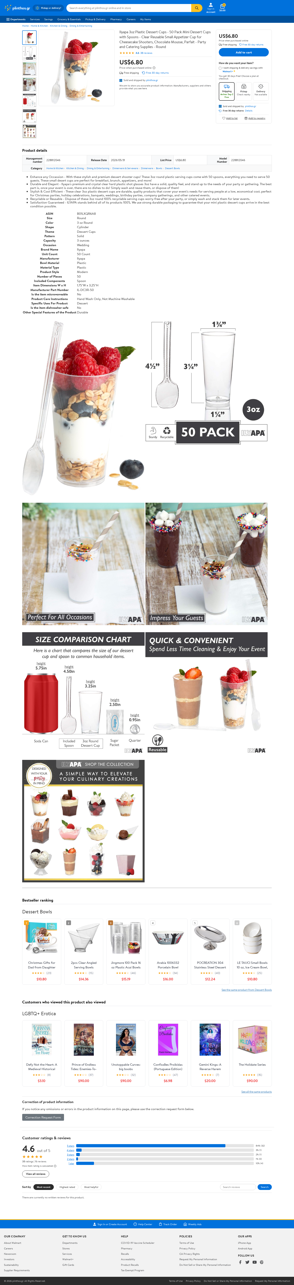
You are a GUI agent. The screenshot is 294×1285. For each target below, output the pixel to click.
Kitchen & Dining (58, 25)
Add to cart (244, 52)
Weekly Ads (194, 1224)
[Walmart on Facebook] (240, 1262)
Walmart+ (68, 1259)
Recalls (125, 1254)
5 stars (70, 1145)
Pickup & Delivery (95, 19)
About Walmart (12, 1243)
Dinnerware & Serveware (125, 168)
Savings (48, 19)
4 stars (70, 1150)
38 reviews (146, 52)
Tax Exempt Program (132, 1270)
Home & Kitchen (39, 25)
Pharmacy (116, 19)
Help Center (145, 1224)
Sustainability (11, 1265)
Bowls (159, 168)
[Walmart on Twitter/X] (247, 1262)
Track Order (170, 1224)
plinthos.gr (152, 80)
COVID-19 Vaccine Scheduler (137, 1243)
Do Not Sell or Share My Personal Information (205, 1265)
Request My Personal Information (198, 1259)
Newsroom (10, 1254)
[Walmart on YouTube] (254, 1262)
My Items (145, 19)
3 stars (70, 1154)
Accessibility (128, 1259)
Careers (131, 19)
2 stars (70, 1159)
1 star (71, 1163)
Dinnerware (147, 168)
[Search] (196, 8)
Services (35, 19)
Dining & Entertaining (81, 25)
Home (25, 25)
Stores (66, 1248)
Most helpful (91, 1187)
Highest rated (67, 1187)
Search (265, 1187)
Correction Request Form (43, 1117)
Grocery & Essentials (69, 19)
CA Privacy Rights (189, 1254)
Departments (17, 19)
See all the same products (256, 1091)
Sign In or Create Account (112, 1224)
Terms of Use (186, 1243)
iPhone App (244, 1243)
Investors (9, 1259)
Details (248, 110)
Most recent (43, 1187)
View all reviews (35, 1174)
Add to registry (256, 118)
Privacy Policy (187, 1248)
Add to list (232, 118)
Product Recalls (130, 1265)
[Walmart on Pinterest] (262, 1262)
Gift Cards (68, 1265)
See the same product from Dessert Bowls (247, 990)
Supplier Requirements (17, 1270)
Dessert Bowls (172, 168)
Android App (245, 1248)
